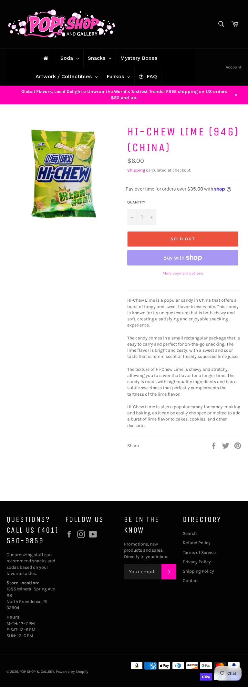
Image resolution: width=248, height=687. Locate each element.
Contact (191, 580)
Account (234, 67)
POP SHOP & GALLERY (37, 672)
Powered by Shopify (72, 672)
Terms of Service (199, 552)
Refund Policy (197, 543)
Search (190, 533)
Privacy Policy (197, 562)
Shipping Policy (198, 571)
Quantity (136, 202)
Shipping (136, 170)
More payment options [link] (183, 273)
